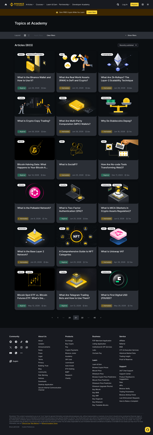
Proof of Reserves (125, 359)
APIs (121, 385)
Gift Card (68, 359)
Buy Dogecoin (97, 399)
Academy (68, 356)
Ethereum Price (97, 374)
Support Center (125, 374)
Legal (40, 356)
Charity (68, 378)
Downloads (42, 381)
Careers (41, 344)
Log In (124, 4)
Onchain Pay (97, 353)
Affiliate (122, 341)
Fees (121, 382)
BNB (121, 347)
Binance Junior (70, 353)
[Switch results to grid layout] (25, 35)
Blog (40, 369)
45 (95, 317)
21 (76, 317)
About (40, 341)
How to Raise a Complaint (128, 401)
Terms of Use (26, 423)
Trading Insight (124, 356)
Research (68, 375)
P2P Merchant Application (101, 341)
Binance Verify (124, 388)
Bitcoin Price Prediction (100, 380)
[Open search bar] (117, 4)
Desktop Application (45, 384)
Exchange (69, 341)
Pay (66, 347)
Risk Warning (43, 375)
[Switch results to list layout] (28, 35)
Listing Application (99, 344)
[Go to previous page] (52, 317)
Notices (41, 378)
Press (40, 353)
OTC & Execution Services (129, 350)
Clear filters (51, 35)
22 (82, 317)
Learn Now (92, 12)
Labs (94, 350)
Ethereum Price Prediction (101, 383)
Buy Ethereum (97, 402)
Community (42, 372)
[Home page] (17, 4)
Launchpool (69, 362)
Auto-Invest (69, 366)
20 (70, 317)
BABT (67, 372)
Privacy (41, 362)
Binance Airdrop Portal (127, 395)
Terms (40, 359)
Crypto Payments (71, 350)
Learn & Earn (97, 364)
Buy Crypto (69, 344)
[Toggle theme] (147, 4)
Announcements (44, 347)
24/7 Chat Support (126, 371)
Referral (122, 344)
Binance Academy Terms (49, 423)
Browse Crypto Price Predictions (104, 377)
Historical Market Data (127, 353)
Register (134, 4)
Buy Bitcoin (96, 389)
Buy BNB (95, 392)
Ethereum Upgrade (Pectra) (102, 386)
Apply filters (38, 35)
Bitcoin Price (96, 371)
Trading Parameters (126, 392)
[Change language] (142, 4)
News (40, 350)
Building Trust (43, 366)
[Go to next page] (100, 317)
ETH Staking (69, 369)
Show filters (132, 35)
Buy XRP (95, 396)
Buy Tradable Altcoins (100, 405)
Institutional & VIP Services (102, 347)
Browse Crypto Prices (100, 367)
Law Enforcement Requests (129, 398)
